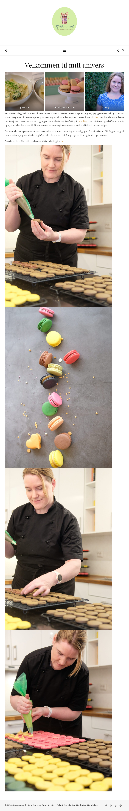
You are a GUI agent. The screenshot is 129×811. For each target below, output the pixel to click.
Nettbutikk (81, 805)
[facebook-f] (106, 805)
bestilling (82, 121)
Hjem (29, 805)
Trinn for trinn (48, 805)
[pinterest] (121, 805)
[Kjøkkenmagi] (64, 21)
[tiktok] (116, 805)
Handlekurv (92, 805)
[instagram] (111, 805)
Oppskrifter (69, 805)
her (97, 117)
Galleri (59, 805)
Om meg (37, 805)
